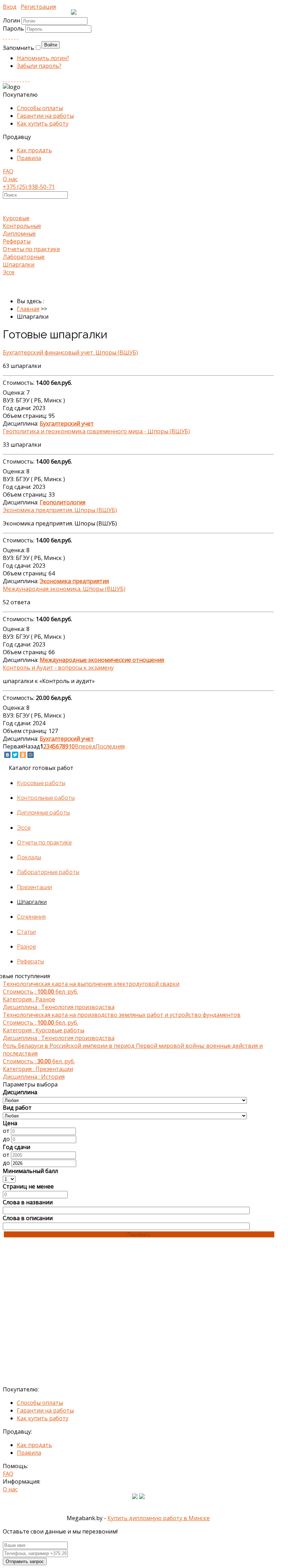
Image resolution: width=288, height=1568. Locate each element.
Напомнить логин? (43, 58)
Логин (11, 20)
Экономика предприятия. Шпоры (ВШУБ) (60, 510)
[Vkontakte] (3, 36)
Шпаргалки (18, 264)
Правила (29, 158)
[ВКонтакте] (7, 755)
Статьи (26, 932)
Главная (28, 309)
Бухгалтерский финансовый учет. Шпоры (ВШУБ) (70, 352)
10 (71, 746)
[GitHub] (26, 79)
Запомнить (18, 48)
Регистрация (38, 7)
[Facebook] (9, 36)
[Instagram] (12, 79)
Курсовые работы (41, 783)
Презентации (34, 887)
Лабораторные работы (48, 872)
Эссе (8, 272)
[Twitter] (17, 36)
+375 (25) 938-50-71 (29, 187)
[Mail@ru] (14, 36)
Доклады (29, 857)
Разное (26, 946)
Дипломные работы (43, 812)
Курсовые (16, 218)
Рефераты (17, 241)
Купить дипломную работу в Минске (158, 1518)
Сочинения (31, 916)
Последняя (110, 746)
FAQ (8, 171)
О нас (10, 179)
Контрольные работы (46, 798)
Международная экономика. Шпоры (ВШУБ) (64, 589)
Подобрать (138, 1234)
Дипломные (19, 233)
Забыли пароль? (39, 66)
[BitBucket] (29, 79)
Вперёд (85, 746)
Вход (10, 7)
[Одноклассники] (23, 755)
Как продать (34, 150)
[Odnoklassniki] (6, 36)
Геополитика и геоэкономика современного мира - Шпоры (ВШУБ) (96, 431)
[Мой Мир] (30, 755)
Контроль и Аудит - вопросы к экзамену (58, 667)
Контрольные (22, 226)
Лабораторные (24, 257)
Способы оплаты (40, 108)
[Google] (12, 36)
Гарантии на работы (45, 116)
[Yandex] (23, 79)
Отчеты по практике (31, 249)
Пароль (14, 28)
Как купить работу (42, 123)
